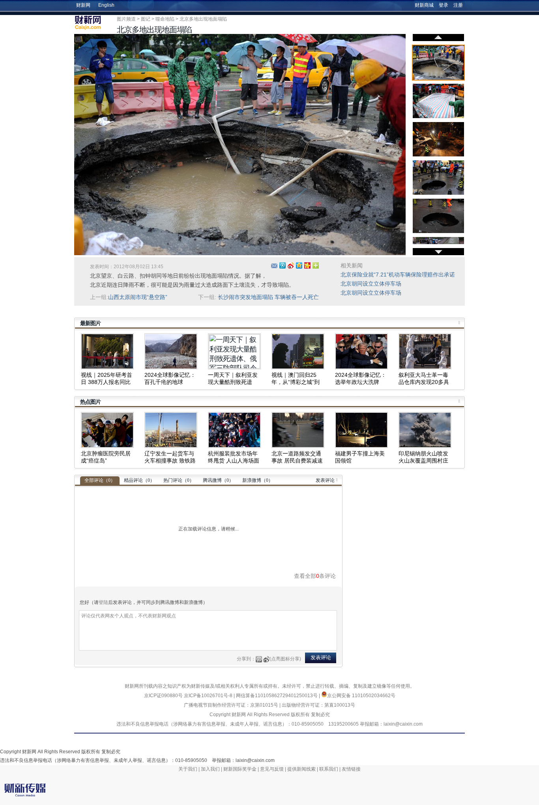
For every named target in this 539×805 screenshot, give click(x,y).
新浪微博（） (257, 480)
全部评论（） (99, 480)
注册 (458, 5)
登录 (443, 5)
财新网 (83, 5)
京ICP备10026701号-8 (209, 695)
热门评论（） (178, 480)
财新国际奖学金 (239, 769)
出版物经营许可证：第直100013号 (318, 705)
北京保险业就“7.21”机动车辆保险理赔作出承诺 (398, 274)
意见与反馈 (272, 769)
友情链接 (351, 769)
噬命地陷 (164, 19)
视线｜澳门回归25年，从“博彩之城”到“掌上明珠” (295, 382)
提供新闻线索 (301, 769)
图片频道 (126, 19)
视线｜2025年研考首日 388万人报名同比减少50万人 (106, 382)
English (106, 5)
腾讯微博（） (218, 480)
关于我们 (187, 769)
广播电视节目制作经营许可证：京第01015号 (231, 705)
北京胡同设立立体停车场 (371, 283)
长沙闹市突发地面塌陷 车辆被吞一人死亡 (268, 297)
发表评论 (325, 480)
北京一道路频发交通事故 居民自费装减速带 (297, 460)
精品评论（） (139, 480)
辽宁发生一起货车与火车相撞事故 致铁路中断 (170, 460)
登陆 (103, 602)
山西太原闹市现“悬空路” (137, 297)
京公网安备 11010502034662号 (361, 695)
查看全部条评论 (315, 576)
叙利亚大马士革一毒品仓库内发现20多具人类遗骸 (424, 382)
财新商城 (424, 5)
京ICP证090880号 (163, 695)
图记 (145, 19)
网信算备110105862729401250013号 (277, 695)
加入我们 (210, 769)
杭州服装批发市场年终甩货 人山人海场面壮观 (233, 460)
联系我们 (328, 769)
